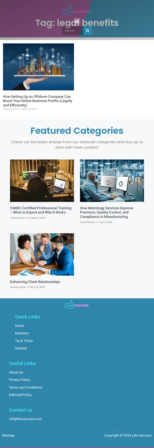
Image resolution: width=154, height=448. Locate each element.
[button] (77, 21)
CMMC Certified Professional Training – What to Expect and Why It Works (40, 210)
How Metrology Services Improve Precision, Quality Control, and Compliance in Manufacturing (106, 212)
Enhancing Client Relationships (35, 282)
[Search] (87, 30)
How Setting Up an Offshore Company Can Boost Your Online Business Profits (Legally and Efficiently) (37, 100)
